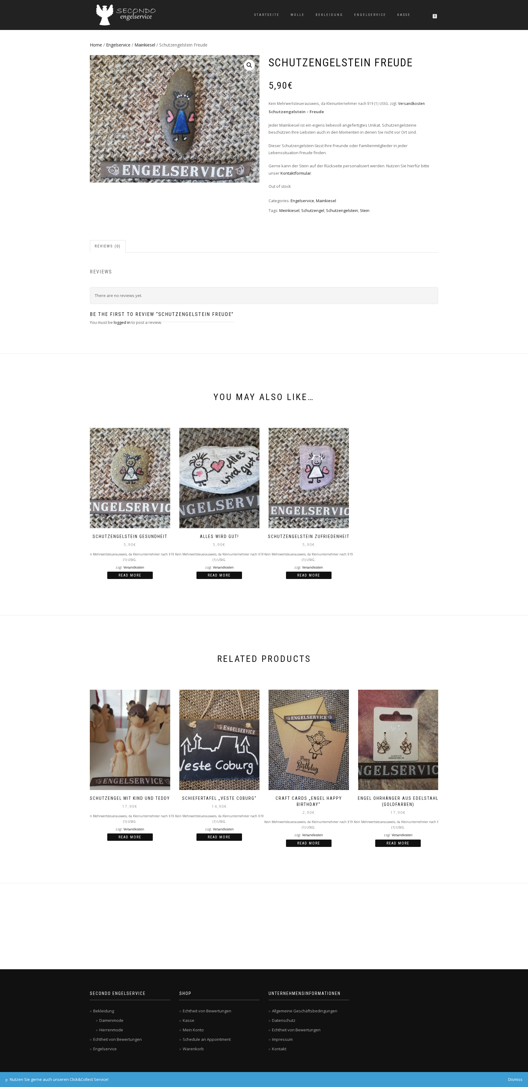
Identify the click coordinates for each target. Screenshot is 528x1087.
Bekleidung (329, 15)
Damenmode (111, 1020)
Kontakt (279, 1049)
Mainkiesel (144, 45)
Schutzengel (312, 210)
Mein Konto (193, 1030)
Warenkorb (193, 1049)
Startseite (267, 15)
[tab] (108, 246)
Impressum (282, 1039)
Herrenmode (111, 1030)
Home (96, 45)
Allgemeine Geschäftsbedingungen (304, 1011)
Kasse (404, 15)
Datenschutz (283, 1020)
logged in (122, 322)
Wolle (298, 15)
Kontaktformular (295, 173)
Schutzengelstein (342, 210)
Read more (130, 575)
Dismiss (515, 1079)
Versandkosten (411, 103)
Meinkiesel (289, 210)
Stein (364, 210)
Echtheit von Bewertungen (117, 1039)
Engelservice (370, 15)
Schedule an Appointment (207, 1039)
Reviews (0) (108, 246)
